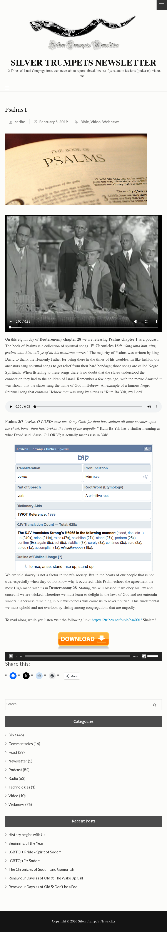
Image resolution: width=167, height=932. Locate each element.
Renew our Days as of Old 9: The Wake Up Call (45, 878)
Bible (84, 121)
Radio (13, 778)
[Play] (11, 656)
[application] (83, 656)
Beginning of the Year (25, 843)
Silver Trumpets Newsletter (83, 62)
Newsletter (17, 761)
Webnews (110, 121)
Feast (12, 752)
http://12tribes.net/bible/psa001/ (117, 619)
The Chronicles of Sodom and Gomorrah (41, 869)
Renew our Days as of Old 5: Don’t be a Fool (43, 886)
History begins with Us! (27, 834)
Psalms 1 (16, 110)
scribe (20, 121)
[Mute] (144, 656)
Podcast (15, 769)
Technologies (19, 787)
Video (95, 121)
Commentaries (20, 743)
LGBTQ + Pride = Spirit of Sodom (35, 852)
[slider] (153, 656)
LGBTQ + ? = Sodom (24, 860)
